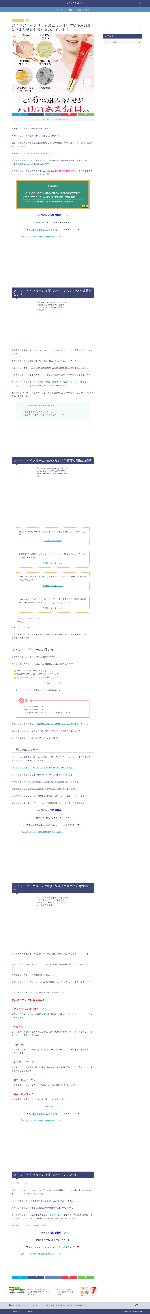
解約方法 (16, 1225)
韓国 (70, 10)
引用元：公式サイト (53, 541)
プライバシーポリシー (17, 1311)
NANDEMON (75, 3)
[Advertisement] (53, 271)
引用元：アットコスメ (53, 563)
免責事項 (30, 1311)
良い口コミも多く (53, 1215)
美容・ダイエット (85, 10)
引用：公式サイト (53, 1106)
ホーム (60, 10)
